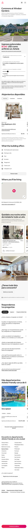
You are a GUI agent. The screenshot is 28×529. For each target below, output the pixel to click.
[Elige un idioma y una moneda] (21, 2)
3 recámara (19, 98)
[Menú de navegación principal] (25, 2)
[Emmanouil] (4, 251)
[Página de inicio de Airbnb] (3, 2)
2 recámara (12, 98)
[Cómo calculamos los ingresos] (15, 133)
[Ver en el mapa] (14, 190)
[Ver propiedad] (13, 404)
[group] (14, 66)
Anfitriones (5, 312)
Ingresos (12, 312)
